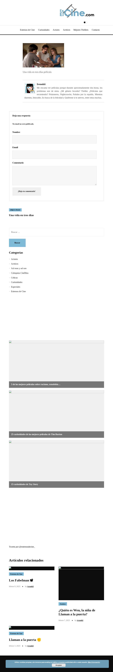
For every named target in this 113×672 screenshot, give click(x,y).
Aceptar (59, 665)
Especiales (15, 287)
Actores (56, 30)
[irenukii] (29, 88)
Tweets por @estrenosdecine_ (22, 547)
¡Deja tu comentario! (26, 191)
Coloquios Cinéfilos (19, 273)
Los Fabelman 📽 (21, 580)
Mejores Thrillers (80, 30)
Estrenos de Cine (27, 30)
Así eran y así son (18, 268)
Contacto (96, 30)
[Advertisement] (56, 317)
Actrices (66, 30)
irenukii (41, 84)
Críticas (14, 277)
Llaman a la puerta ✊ (25, 640)
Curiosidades (43, 30)
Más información (94, 662)
